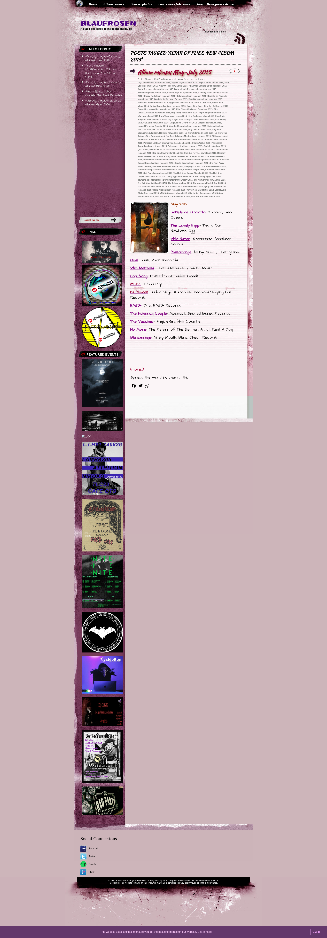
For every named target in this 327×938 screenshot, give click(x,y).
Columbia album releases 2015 (191, 96)
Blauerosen (108, 23)
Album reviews (114, 4)
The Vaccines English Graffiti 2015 (209, 183)
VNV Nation (180, 238)
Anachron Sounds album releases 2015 (208, 86)
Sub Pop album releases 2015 (157, 173)
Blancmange (181, 252)
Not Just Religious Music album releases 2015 (188, 136)
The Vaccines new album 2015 (152, 186)
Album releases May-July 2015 (174, 72)
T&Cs (164, 880)
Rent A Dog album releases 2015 (175, 156)
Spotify (92, 864)
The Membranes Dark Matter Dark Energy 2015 (170, 180)
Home (93, 4)
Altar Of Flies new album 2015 (173, 86)
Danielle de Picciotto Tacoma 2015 (171, 99)
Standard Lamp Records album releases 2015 (160, 170)
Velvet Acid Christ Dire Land (200, 190)
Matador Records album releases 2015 (187, 126)
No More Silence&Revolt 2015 (199, 133)
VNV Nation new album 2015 (173, 193)
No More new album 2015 (171, 133)
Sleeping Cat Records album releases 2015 (205, 166)
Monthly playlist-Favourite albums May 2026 (103, 84)
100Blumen (139, 292)
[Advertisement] (100, 161)
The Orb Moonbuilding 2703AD (152, 183)
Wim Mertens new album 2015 (205, 196)
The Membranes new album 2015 (210, 180)
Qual (134, 260)
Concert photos (141, 4)
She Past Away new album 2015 (167, 166)
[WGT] (86, 437)
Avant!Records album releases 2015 (155, 89)
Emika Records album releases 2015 (168, 106)
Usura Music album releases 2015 (168, 190)
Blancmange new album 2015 (152, 92)
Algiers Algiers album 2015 (184, 82)
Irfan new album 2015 (148, 116)
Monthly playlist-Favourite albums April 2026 (103, 102)
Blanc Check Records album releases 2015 (195, 89)
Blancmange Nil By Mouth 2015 (182, 92)
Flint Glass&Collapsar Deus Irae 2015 (194, 109)
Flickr (91, 872)
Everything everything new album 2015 (156, 109)
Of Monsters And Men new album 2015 (184, 139)
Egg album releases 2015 (181, 103)
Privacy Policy (154, 880)
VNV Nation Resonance (199, 193)
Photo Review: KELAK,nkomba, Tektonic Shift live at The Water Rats (101, 71)
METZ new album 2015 (176, 129)
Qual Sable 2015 (157, 149)
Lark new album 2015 (158, 123)
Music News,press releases (216, 4)
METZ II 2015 (158, 129)
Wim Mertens (142, 268)
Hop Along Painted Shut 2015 (213, 113)
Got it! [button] (316, 932)
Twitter (92, 856)
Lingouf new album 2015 (209, 123)
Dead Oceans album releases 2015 (205, 99)
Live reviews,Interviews (174, 4)
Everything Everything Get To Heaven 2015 (207, 106)
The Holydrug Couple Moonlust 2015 (190, 173)
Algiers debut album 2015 (211, 82)
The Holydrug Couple (148, 313)
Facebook (94, 848)
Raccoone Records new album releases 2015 (188, 149)
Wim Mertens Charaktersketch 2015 (172, 196)
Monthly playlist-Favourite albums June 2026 (103, 58)
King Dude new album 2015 (201, 116)
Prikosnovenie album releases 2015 (185, 146)
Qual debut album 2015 (215, 146)
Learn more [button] (205, 931)
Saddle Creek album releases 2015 (191, 163)
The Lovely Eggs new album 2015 (178, 176)
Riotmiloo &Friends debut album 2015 (161, 159)
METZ (135, 284)
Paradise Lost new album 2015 (158, 143)
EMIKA (135, 305)
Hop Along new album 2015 (184, 113)
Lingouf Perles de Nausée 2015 (153, 126)
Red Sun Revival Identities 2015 (167, 153)
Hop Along (138, 276)
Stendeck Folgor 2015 (193, 170)
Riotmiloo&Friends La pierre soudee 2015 (201, 159)
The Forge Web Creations (206, 880)
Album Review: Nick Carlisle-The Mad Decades (103, 93)
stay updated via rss (215, 31)
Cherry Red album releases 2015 (159, 96)
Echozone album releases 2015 (153, 103)
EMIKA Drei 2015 (202, 103)
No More (138, 329)
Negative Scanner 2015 (199, 129)
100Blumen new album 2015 (156, 82)
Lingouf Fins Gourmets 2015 (183, 123)
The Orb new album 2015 (180, 183)
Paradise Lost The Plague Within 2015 (192, 143)
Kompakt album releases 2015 (199, 119)
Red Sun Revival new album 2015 (200, 153)
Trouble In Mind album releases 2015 (185, 186)
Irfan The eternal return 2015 (173, 116)
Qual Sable (143, 149)
